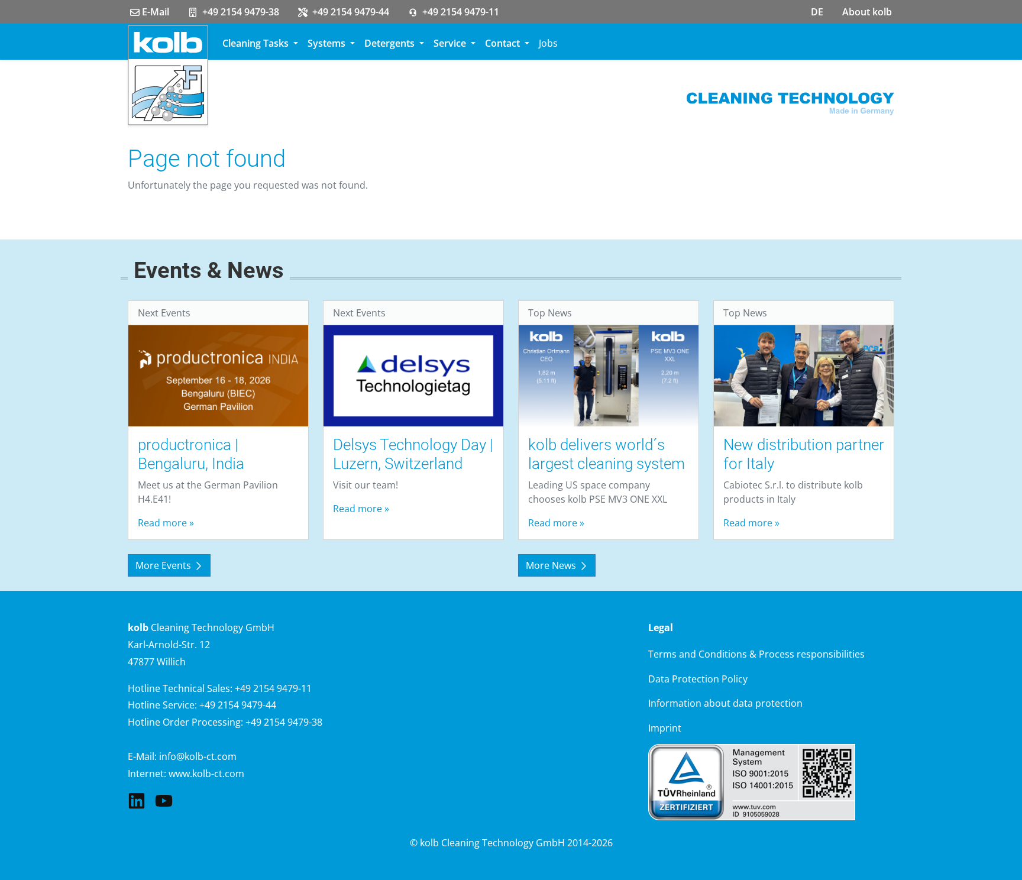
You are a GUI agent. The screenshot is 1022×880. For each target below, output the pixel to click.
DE (817, 11)
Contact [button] (503, 43)
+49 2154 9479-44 (349, 11)
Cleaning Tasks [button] (256, 43)
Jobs (548, 43)
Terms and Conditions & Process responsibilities (756, 654)
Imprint (664, 728)
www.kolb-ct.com (206, 773)
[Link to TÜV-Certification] (751, 781)
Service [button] (451, 43)
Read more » (166, 522)
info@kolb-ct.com (198, 756)
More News (552, 565)
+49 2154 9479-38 (239, 11)
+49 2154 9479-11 (459, 11)
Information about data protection (725, 703)
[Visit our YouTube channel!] (164, 799)
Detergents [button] (390, 43)
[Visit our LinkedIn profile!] (136, 799)
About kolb (867, 11)
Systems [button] (328, 43)
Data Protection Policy (698, 678)
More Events (164, 565)
